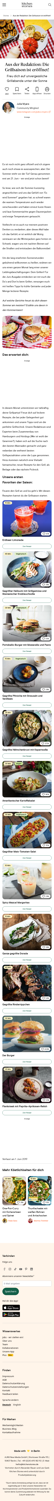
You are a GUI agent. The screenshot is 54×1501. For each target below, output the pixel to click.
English (17, 1404)
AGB (4, 1379)
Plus (7, 1355)
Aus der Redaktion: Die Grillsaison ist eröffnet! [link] (32, 15)
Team (5, 1344)
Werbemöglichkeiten (12, 1425)
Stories (6, 15)
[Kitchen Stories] (27, 4)
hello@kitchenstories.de (27, 1464)
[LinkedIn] (31, 1269)
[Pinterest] (26, 1269)
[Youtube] (21, 1269)
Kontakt (6, 1390)
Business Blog (9, 1428)
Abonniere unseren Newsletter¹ (18, 1276)
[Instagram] (10, 1269)
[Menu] (4, 5)
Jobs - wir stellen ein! (12, 1337)
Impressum (8, 1376)
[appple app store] (27, 1308)
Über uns (7, 1340)
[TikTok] (15, 1269)
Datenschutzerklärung (13, 1383)
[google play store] (27, 1315)
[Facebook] (4, 1269)
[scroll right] (51, 1191)
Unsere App (8, 1351)
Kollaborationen (10, 1348)
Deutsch (6, 1404)
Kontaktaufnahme (11, 1432)
